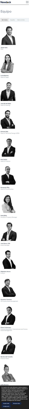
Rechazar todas (16, 403)
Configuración (6, 406)
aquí (3, 396)
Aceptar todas (6, 403)
